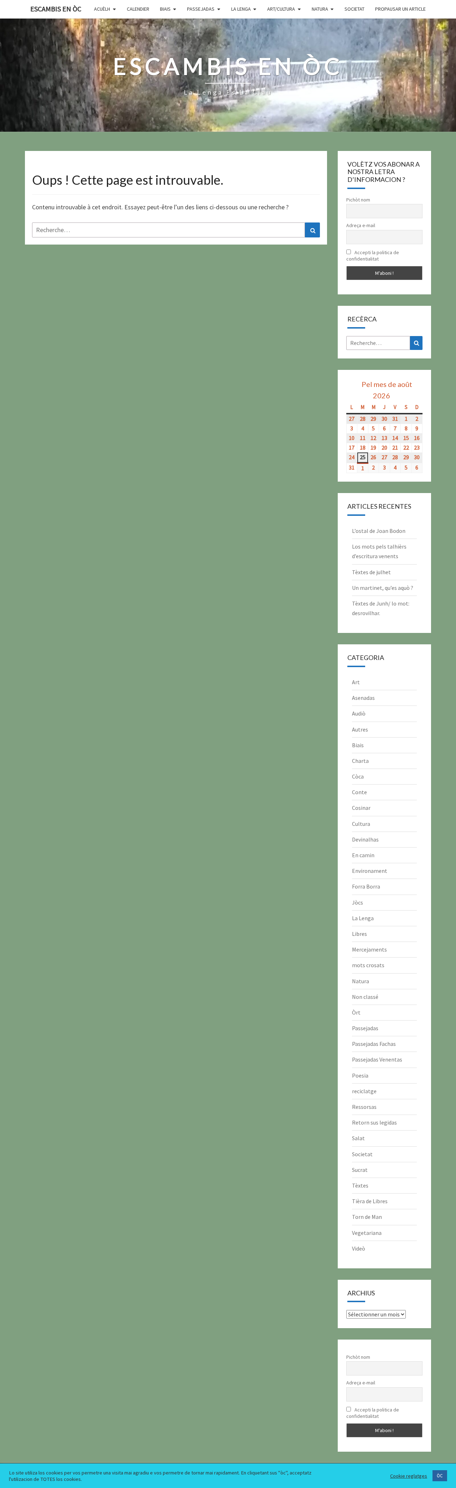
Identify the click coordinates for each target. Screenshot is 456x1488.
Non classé (365, 996)
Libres (359, 933)
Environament (369, 870)
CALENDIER (138, 9)
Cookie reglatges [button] (408, 1476)
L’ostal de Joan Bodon (378, 530)
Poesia (360, 1075)
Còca (358, 776)
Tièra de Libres (370, 1201)
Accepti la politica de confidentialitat (372, 255)
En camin (363, 855)
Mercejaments (369, 949)
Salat (358, 1138)
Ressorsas (364, 1106)
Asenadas (363, 697)
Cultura (361, 823)
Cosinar (361, 807)
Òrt (356, 1012)
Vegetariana (367, 1232)
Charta (360, 760)
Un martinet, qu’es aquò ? (382, 587)
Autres (360, 729)
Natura (320, 9)
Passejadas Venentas (377, 1059)
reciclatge (364, 1091)
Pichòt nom (358, 200)
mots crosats (368, 965)
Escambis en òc (55, 8)
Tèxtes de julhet (371, 572)
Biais (165, 9)
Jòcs (357, 902)
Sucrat (360, 1169)
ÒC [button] (440, 1476)
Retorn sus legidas (374, 1122)
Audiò (359, 713)
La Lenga (241, 9)
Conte (359, 792)
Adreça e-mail (360, 225)
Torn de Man (367, 1216)
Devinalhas (365, 839)
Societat (354, 9)
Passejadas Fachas (374, 1043)
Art (356, 682)
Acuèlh (102, 9)
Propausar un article (400, 9)
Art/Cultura (281, 9)
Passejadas (200, 9)
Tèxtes (360, 1185)
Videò (358, 1248)
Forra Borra (366, 886)
